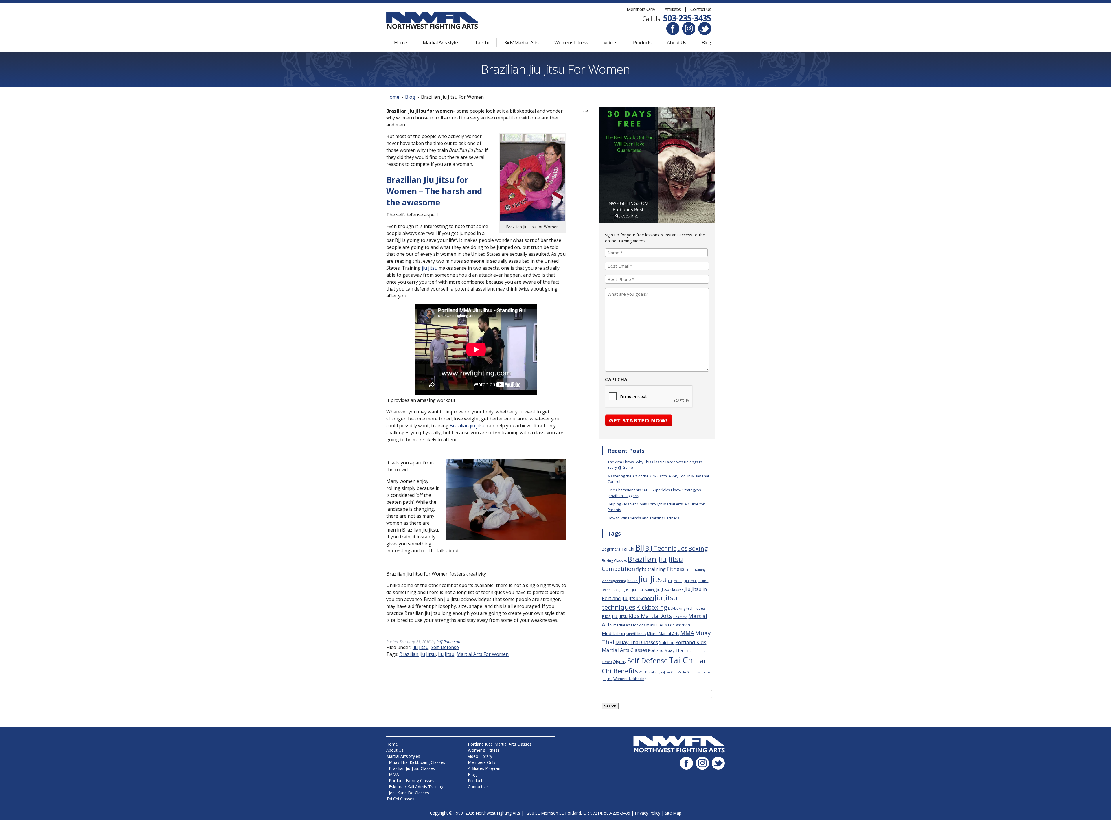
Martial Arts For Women (483, 654)
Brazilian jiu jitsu (467, 425)
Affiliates (673, 9)
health (632, 580)
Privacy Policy (647, 813)
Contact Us (700, 9)
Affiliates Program (485, 768)
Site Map (673, 813)
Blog (706, 42)
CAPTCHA (616, 379)
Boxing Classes (614, 560)
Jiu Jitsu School (637, 598)
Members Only (641, 9)
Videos (610, 42)
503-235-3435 (687, 17)
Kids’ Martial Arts (521, 42)
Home (400, 42)
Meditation (613, 633)
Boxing (698, 548)
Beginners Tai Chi (618, 549)
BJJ (639, 547)
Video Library (480, 756)
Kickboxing (651, 607)
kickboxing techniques (686, 608)
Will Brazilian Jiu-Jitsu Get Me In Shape (667, 672)
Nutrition (666, 642)
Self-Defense (445, 647)
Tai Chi (482, 42)
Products (642, 42)
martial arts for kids (629, 625)
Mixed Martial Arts (663, 633)
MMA (687, 633)
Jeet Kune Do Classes (409, 792)
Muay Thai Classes (636, 642)
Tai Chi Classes (400, 798)
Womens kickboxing (629, 678)
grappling (619, 581)
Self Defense (647, 660)
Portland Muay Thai (666, 650)
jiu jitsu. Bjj (676, 581)
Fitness (676, 568)
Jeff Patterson (448, 641)
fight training (651, 569)
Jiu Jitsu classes (670, 589)
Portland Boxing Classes (411, 780)
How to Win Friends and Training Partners (643, 518)
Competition (618, 569)
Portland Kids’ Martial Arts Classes (499, 744)
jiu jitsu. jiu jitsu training (637, 590)
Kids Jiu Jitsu (615, 616)
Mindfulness (636, 633)
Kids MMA (680, 617)
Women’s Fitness (571, 42)
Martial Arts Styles (441, 42)
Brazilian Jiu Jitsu (417, 654)
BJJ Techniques (666, 548)
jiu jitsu (430, 268)
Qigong (619, 661)
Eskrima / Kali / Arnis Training (416, 786)
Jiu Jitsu (420, 647)
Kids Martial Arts (650, 616)
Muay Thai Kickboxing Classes (417, 762)
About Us (676, 42)
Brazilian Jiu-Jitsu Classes (412, 768)
